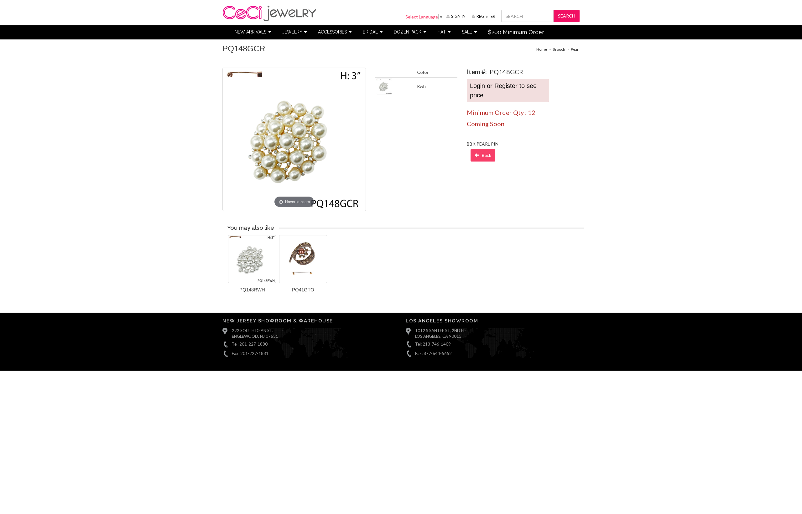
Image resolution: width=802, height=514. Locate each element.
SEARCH (566, 15)
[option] (252, 266)
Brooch (559, 49)
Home (541, 49)
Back (486, 155)
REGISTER (486, 16)
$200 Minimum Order (516, 32)
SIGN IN (458, 16)
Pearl (575, 49)
